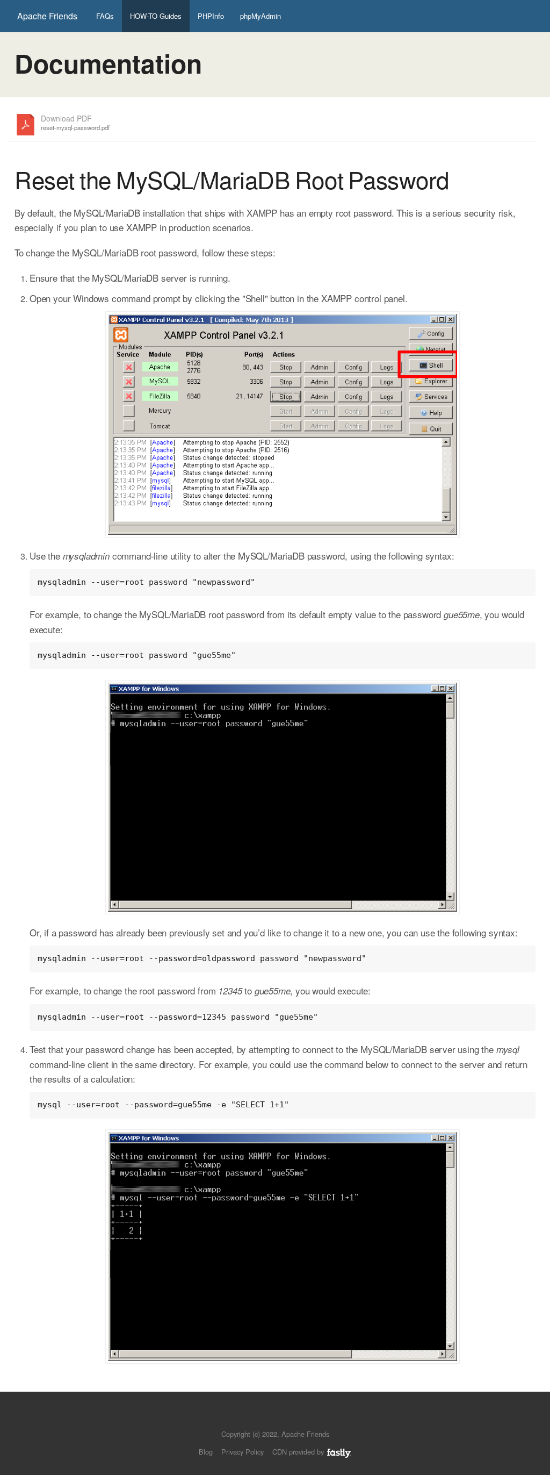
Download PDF (75, 123)
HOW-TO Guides (156, 16)
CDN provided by (299, 1452)
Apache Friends (47, 16)
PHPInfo (211, 16)
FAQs (105, 16)
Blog (206, 1452)
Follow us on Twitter (264, 1417)
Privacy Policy (242, 1452)
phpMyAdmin (260, 16)
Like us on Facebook (283, 1417)
